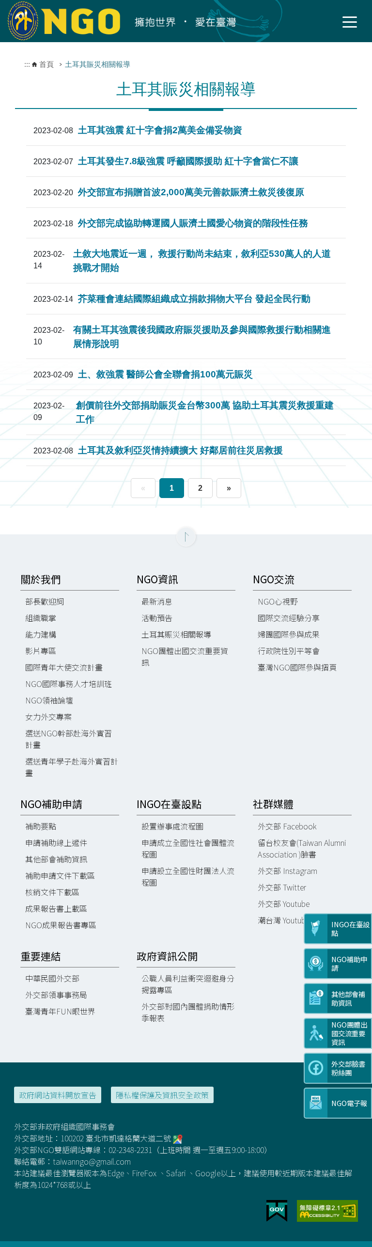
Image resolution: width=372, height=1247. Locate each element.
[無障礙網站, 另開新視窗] (327, 1210)
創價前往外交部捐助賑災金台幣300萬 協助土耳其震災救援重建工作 (205, 412)
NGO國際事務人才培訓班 (68, 683)
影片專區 (40, 650)
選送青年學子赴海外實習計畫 (71, 767)
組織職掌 (40, 618)
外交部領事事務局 (56, 994)
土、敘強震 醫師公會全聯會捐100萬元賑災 (165, 374)
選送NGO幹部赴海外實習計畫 (68, 738)
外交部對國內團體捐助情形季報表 (187, 1012)
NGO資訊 (157, 579)
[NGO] (126, 20)
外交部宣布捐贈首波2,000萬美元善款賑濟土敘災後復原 (191, 192)
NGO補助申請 (51, 804)
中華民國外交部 (52, 978)
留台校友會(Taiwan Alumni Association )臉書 (302, 848)
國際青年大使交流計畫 (64, 667)
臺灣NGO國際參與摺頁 (297, 667)
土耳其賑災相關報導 (176, 634)
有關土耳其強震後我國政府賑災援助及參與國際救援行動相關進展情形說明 (202, 337)
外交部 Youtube (284, 903)
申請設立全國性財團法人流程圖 (187, 876)
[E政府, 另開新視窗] (276, 1210)
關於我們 (40, 579)
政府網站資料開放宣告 (57, 1095)
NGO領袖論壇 (49, 700)
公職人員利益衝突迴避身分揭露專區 (187, 984)
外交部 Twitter (282, 887)
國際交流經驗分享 (289, 618)
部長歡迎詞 (44, 601)
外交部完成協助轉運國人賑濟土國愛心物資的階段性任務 (193, 223)
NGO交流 (273, 579)
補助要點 (40, 826)
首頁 (46, 64)
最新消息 (156, 601)
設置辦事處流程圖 (172, 826)
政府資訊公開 (167, 956)
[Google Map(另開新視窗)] (178, 1138)
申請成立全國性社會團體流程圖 (187, 848)
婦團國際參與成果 (289, 634)
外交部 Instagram (287, 870)
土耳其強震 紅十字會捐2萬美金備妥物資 (160, 130)
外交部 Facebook (287, 826)
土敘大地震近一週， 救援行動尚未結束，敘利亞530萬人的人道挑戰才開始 (202, 261)
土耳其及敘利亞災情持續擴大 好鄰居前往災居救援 (180, 450)
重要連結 (40, 956)
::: (27, 64)
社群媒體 (273, 804)
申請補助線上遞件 (56, 842)
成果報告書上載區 (56, 908)
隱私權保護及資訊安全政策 (162, 1095)
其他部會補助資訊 (56, 859)
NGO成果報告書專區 (60, 925)
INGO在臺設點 (169, 804)
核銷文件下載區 (52, 892)
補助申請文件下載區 (60, 875)
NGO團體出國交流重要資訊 (184, 656)
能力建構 (40, 634)
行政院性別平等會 (289, 650)
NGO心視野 (278, 601)
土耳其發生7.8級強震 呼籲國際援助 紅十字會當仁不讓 (188, 161)
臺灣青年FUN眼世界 (60, 1011)
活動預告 (156, 618)
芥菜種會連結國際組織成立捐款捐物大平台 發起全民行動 (194, 299)
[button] (186, 536)
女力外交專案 (48, 716)
